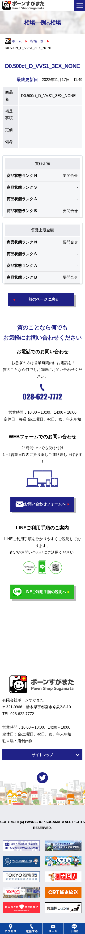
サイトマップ (42, 755)
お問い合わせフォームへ (45, 504)
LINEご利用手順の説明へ (44, 592)
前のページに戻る (44, 299)
